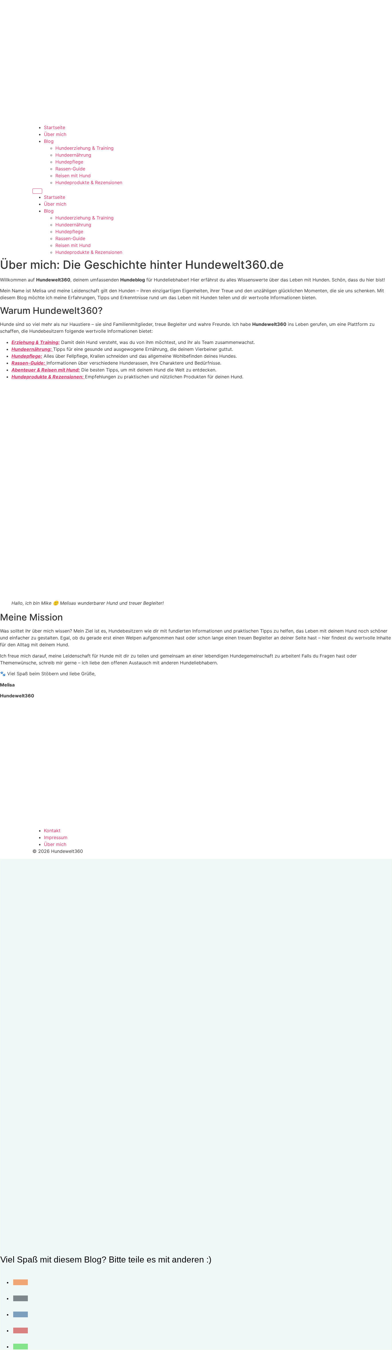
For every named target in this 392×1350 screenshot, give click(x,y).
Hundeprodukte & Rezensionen (88, 182)
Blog (49, 141)
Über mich (55, 134)
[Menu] (37, 191)
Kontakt (52, 830)
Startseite (54, 127)
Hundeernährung (73, 155)
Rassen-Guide (70, 169)
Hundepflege (69, 162)
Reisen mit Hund (73, 175)
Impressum (55, 837)
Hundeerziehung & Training (84, 148)
